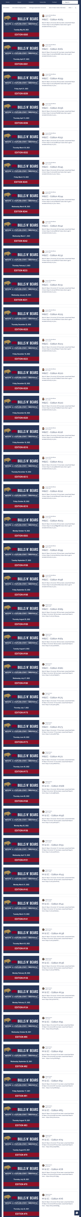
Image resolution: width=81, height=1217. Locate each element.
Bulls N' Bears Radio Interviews (57, 7)
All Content (6, 7)
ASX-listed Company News (19, 7)
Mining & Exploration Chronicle (37, 7)
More (70, 7)
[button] (31, 2)
